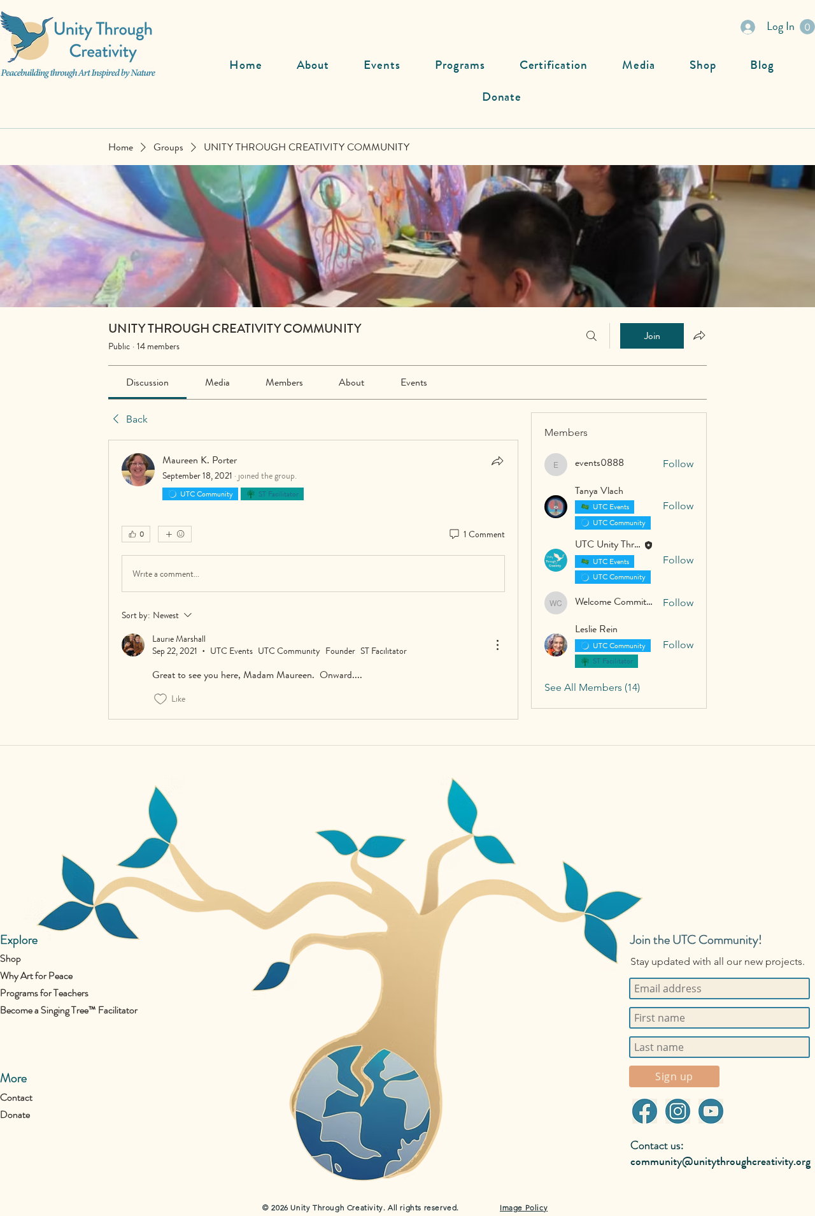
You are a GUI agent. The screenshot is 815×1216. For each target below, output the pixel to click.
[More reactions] (175, 534)
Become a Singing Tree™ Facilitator (69, 1009)
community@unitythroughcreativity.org (720, 1161)
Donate (15, 1114)
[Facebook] (644, 1111)
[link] (147, 382)
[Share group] (699, 335)
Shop (10, 958)
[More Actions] (497, 645)
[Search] (591, 336)
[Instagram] (677, 1111)
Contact (16, 1097)
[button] (807, 26)
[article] (313, 580)
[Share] (497, 460)
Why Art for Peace (36, 975)
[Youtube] (711, 1111)
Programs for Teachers (44, 992)
